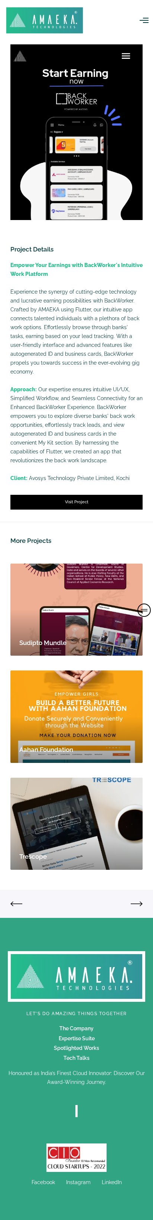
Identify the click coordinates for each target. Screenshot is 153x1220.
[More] (76, 1157)
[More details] (144, 610)
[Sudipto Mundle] (76, 610)
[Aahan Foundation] (76, 716)
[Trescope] (76, 824)
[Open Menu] (144, 20)
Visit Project (76, 502)
